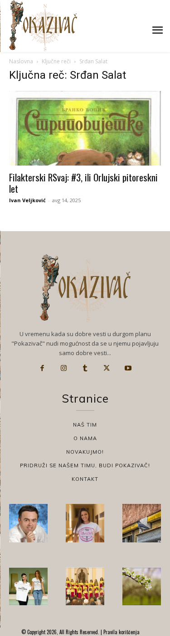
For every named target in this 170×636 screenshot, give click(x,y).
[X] (106, 368)
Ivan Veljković (27, 200)
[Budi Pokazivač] (28, 586)
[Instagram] (63, 368)
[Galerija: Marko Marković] (141, 586)
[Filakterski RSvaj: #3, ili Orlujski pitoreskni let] (85, 128)
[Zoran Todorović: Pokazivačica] (141, 523)
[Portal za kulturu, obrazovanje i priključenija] (43, 25)
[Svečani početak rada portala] (85, 586)
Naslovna (21, 61)
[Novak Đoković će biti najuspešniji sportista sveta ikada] (28, 523)
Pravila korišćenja (121, 632)
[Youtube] (128, 368)
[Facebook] (42, 368)
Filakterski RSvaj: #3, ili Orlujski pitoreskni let (83, 182)
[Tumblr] (85, 368)
